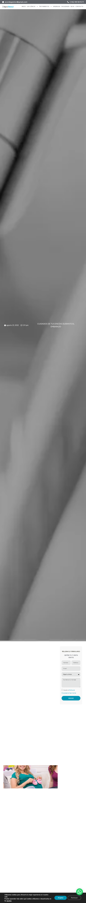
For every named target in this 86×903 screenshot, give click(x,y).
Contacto (79, 6)
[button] (79, 891)
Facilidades (65, 6)
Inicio (24, 6)
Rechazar (74, 898)
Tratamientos (44, 6)
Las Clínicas (31, 6)
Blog (72, 6)
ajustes (9, 901)
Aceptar (60, 898)
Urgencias (56, 6)
